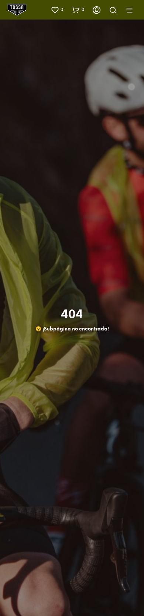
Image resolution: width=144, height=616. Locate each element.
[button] (57, 9)
